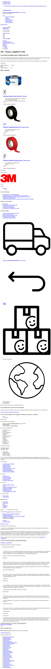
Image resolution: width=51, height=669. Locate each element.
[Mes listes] (4, 35)
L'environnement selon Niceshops (9, 491)
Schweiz (9, 661)
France (8, 646)
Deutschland (11, 643)
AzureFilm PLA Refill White (8, 207)
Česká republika (14, 642)
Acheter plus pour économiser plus (10, 487)
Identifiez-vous (6, 28)
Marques (4, 188)
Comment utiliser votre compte (9, 468)
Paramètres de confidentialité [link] (8, 518)
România (9, 667)
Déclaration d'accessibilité (8, 517)
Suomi (8, 658)
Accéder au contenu (7, 2)
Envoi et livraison (6, 465)
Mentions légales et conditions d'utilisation (11, 513)
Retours (7, 17)
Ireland (8, 648)
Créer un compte (6, 33)
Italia (7, 649)
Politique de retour (6, 467)
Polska (8, 653)
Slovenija (10, 656)
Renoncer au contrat (4, 523)
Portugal (9, 655)
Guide (4, 485)
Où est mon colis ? (6, 479)
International (11, 636)
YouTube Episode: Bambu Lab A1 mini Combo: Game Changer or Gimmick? (18, 198)
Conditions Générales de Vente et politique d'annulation (14, 516)
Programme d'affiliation (7, 488)
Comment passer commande (8, 463)
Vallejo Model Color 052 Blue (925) (10, 205)
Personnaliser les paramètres (21, 540)
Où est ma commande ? (10, 16)
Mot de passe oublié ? (7, 478)
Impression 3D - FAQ (7, 489)
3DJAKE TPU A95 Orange (8, 206)
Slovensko (10, 657)
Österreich (10, 652)
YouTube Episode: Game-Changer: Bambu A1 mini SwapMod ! (15, 195)
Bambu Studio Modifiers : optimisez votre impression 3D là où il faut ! (17, 196)
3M (6, 189)
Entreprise (5, 520)
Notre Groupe (5, 495)
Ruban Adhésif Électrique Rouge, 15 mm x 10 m (16, 160)
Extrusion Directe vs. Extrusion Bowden (11, 194)
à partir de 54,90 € (14, 12)
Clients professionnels (7, 469)
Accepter (2, 540)
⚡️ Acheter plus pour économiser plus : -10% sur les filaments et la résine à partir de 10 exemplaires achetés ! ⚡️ (25, 6)
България (10, 641)
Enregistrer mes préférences (6, 623)
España (8, 644)
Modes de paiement (9, 20)
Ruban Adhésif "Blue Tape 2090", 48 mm (14, 96)
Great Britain (11, 660)
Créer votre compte (7, 477)
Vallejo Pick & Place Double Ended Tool (11, 213)
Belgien (8, 638)
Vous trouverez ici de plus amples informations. (9, 412)
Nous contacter (8, 21)
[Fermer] (0, 8)
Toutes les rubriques (9, 22)
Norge (8, 666)
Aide (4, 15)
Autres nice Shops (6, 521)
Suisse (8, 662)
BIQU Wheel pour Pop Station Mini (10, 215)
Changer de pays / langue (13, 509)
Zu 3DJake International (5, 632)
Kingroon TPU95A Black (8, 214)
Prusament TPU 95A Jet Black (9, 216)
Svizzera (9, 664)
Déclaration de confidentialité (6, 542)
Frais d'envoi (8, 19)
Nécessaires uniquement (9, 540)
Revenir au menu (6, 1)
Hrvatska (9, 647)
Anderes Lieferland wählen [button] (5, 634)
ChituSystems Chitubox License (9, 217)
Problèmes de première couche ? (9, 197)
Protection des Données (7, 515)
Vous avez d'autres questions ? (9, 471)
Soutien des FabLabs (7, 490)
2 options (5, 123)
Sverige (8, 659)
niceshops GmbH (9, 511)
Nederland (10, 651)
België (8, 640)
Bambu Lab (5, 203)
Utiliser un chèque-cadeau (8, 480)
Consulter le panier (6, 3)
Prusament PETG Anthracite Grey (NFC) (11, 208)
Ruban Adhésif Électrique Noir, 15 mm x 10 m (16, 127)
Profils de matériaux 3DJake (8, 484)
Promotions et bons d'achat (8, 470)
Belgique (9, 639)
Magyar (8, 650)
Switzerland (11, 665)
